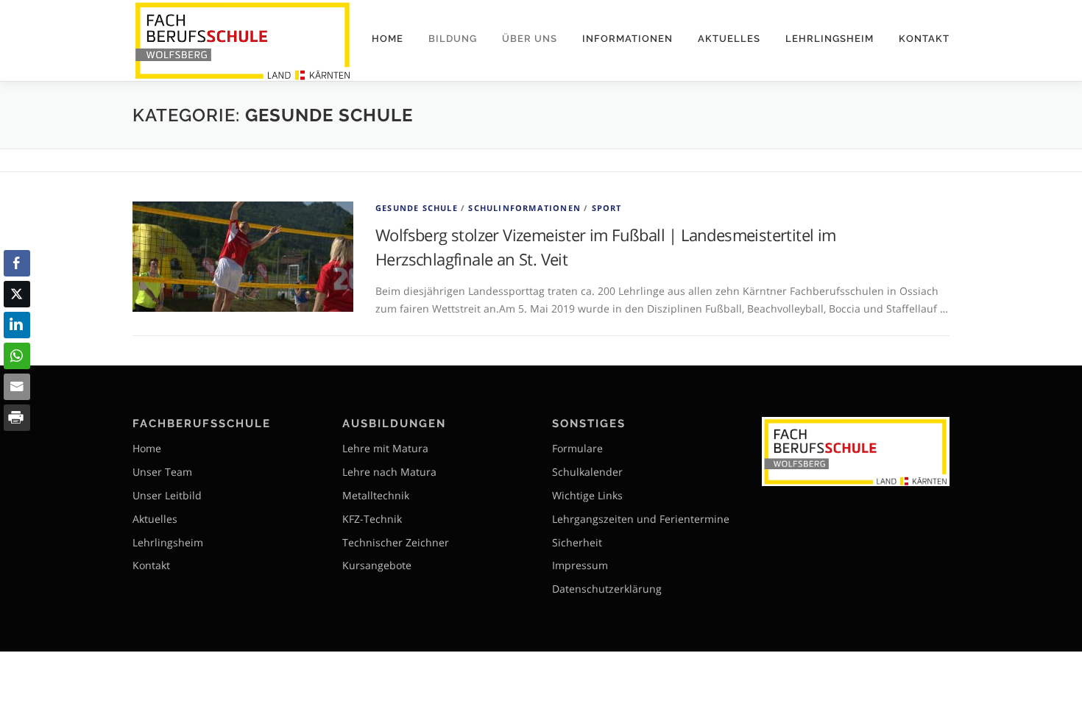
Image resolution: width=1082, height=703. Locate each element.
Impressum (580, 565)
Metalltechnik (375, 495)
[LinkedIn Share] (17, 325)
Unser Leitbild (167, 495)
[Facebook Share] (17, 263)
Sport (607, 207)
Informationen (627, 38)
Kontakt (924, 38)
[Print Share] (17, 417)
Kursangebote (376, 565)
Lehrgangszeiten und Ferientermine (640, 519)
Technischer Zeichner (395, 542)
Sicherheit (577, 542)
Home (387, 38)
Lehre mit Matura (385, 448)
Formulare (577, 448)
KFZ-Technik (372, 519)
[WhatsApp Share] (17, 356)
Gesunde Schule (416, 207)
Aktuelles (729, 38)
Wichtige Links (587, 495)
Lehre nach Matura (389, 472)
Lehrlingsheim (829, 38)
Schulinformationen (524, 207)
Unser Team (162, 472)
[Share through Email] (17, 387)
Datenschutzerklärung (607, 589)
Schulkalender (587, 472)
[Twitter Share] (17, 294)
